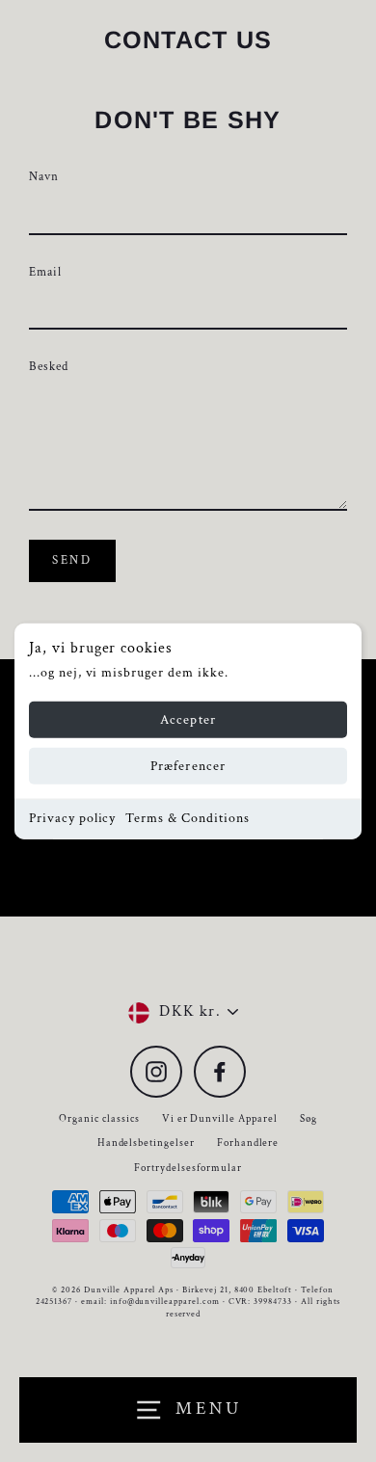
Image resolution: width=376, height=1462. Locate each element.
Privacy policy (72, 818)
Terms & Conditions (187, 818)
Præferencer (188, 766)
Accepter (187, 720)
